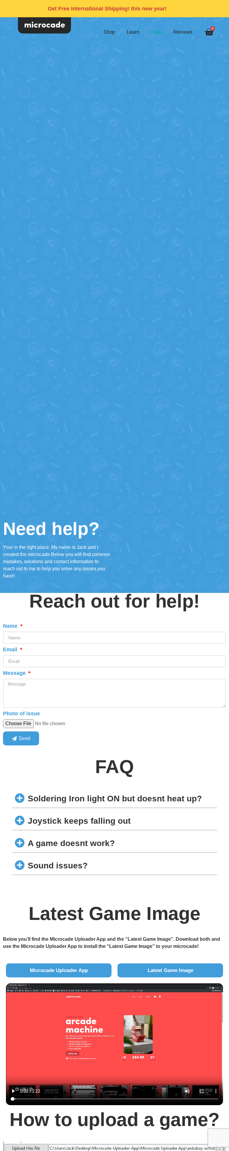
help (156, 32)
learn (133, 32)
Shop (109, 32)
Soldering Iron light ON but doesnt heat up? (115, 798)
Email (11, 649)
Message (15, 673)
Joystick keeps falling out (79, 821)
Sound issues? (58, 865)
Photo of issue (21, 714)
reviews (182, 32)
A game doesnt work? (71, 843)
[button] (114, 798)
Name (11, 626)
